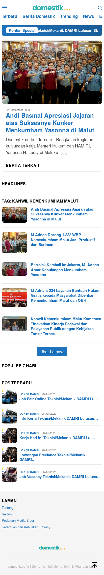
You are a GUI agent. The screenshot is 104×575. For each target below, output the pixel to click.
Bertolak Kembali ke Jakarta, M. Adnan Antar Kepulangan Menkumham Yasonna (65, 269)
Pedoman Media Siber (18, 520)
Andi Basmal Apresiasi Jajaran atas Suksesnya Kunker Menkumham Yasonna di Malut (50, 122)
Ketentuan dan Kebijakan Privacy (26, 526)
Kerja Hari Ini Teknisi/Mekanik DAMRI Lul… (57, 437)
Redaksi (8, 514)
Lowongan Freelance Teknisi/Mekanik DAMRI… (52, 457)
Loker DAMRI (29, 394)
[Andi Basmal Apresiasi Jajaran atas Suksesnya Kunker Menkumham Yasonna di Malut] (52, 72)
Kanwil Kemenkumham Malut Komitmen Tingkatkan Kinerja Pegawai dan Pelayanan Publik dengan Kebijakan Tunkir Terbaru (66, 326)
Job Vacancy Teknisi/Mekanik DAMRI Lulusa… (60, 476)
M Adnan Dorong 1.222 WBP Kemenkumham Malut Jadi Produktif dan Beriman (63, 239)
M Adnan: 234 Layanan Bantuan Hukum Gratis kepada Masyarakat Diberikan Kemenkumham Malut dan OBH (65, 295)
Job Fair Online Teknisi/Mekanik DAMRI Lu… (58, 398)
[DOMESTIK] (52, 7)
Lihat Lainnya (52, 351)
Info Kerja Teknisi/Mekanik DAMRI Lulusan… (58, 418)
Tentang (7, 507)
